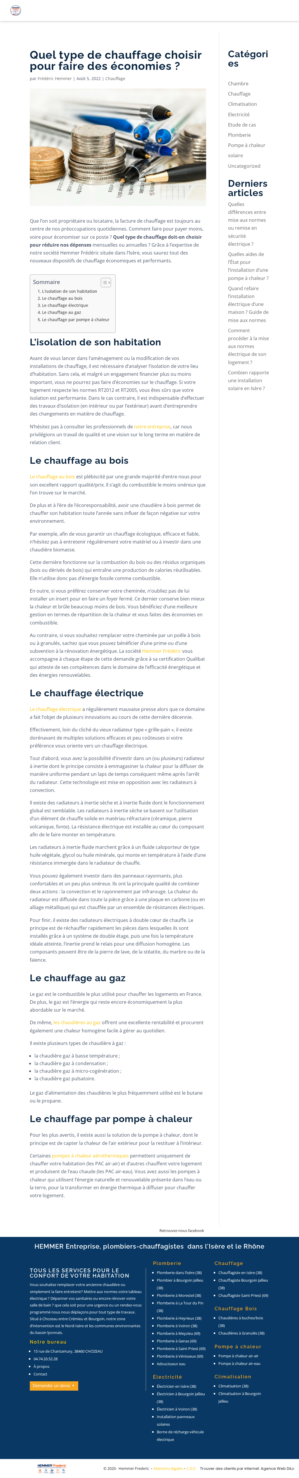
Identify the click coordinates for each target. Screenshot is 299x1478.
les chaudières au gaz (77, 1022)
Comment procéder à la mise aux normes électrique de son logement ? (248, 346)
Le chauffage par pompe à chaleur (75, 319)
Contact (40, 1374)
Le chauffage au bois (62, 298)
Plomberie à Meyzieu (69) (178, 1333)
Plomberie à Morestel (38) (179, 1295)
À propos (41, 1366)
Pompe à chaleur (246, 145)
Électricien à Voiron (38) (177, 1409)
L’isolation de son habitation (69, 291)
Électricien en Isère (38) (176, 1386)
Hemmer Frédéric (161, 651)
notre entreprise (152, 426)
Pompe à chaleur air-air (238, 1355)
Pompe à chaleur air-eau (239, 1363)
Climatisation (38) (233, 1386)
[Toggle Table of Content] (102, 283)
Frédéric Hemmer (55, 78)
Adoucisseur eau (171, 1363)
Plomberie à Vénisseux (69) (180, 1356)
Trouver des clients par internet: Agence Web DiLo (247, 1468)
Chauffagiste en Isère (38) (240, 1272)
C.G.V (191, 1468)
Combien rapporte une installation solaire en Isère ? (248, 380)
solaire (235, 155)
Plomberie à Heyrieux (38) (179, 1318)
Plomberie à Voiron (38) (177, 1325)
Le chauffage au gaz (61, 312)
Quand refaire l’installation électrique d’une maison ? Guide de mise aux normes (248, 304)
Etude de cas (242, 125)
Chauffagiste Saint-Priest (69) (243, 1295)
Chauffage (115, 78)
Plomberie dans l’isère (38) (179, 1272)
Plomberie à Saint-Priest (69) (181, 1348)
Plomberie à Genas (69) (177, 1341)
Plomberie (239, 135)
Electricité (239, 114)
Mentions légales (169, 1468)
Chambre (238, 83)
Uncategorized (244, 166)
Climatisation (242, 104)
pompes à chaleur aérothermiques (90, 1155)
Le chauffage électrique (65, 305)
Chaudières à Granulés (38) (241, 1333)
